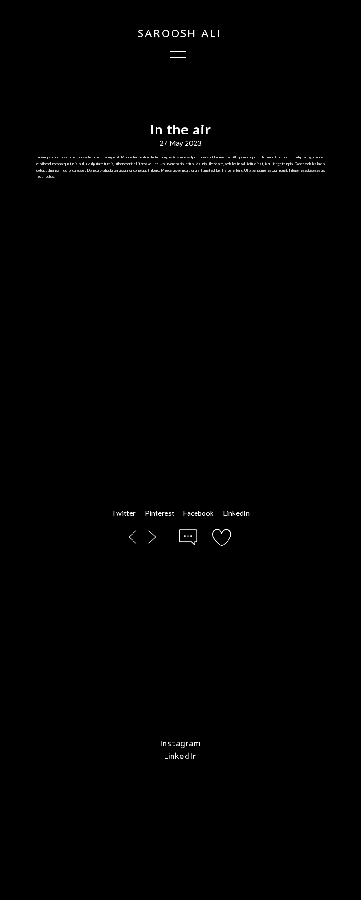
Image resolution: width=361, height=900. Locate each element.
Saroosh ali (179, 33)
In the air (181, 129)
